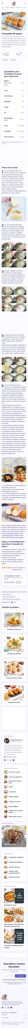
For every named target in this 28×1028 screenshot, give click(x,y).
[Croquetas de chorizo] (14, 694)
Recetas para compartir (9, 596)
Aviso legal (17, 1023)
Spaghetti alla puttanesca (16, 862)
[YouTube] (13, 760)
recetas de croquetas (17, 537)
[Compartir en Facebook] (12, 602)
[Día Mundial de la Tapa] (14, 895)
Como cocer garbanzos (15, 777)
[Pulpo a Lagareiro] (14, 836)
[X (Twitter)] (7, 760)
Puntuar (18, 582)
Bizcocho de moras (14, 877)
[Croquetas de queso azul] (14, 621)
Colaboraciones (13, 1012)
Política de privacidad (9, 1023)
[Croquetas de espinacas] (14, 645)
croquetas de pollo (7, 535)
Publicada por (9, 592)
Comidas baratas (7, 594)
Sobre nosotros (5, 1012)
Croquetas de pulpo (14, 867)
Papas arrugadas (13, 806)
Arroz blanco (12, 792)
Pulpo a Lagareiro (10, 844)
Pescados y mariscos (10, 828)
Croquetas (13, 59)
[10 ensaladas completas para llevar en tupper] (14, 936)
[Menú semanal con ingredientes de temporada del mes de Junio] (14, 915)
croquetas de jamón (13, 533)
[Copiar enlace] (14, 602)
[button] (2, 3)
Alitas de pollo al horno (15, 816)
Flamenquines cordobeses (16, 857)
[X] (5, 1007)
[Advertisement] (14, 718)
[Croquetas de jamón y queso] (14, 670)
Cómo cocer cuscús (14, 772)
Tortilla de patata (13, 796)
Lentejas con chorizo (14, 801)
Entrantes (5, 59)
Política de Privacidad (18, 982)
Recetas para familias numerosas (11, 599)
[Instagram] (10, 760)
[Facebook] (4, 760)
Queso (6, 81)
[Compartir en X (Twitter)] (9, 602)
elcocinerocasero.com (16, 740)
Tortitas (11, 787)
